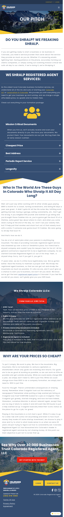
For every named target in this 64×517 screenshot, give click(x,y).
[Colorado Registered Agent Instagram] (55, 491)
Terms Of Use (9, 500)
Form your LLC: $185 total (32, 301)
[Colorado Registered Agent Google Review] (59, 491)
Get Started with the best (32, 460)
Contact (49, 2)
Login (57, 2)
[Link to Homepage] (8, 7)
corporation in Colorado (17, 92)
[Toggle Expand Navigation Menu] (59, 7)
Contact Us (52, 483)
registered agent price (28, 274)
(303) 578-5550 (10, 496)
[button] (33, 124)
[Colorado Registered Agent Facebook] (52, 491)
